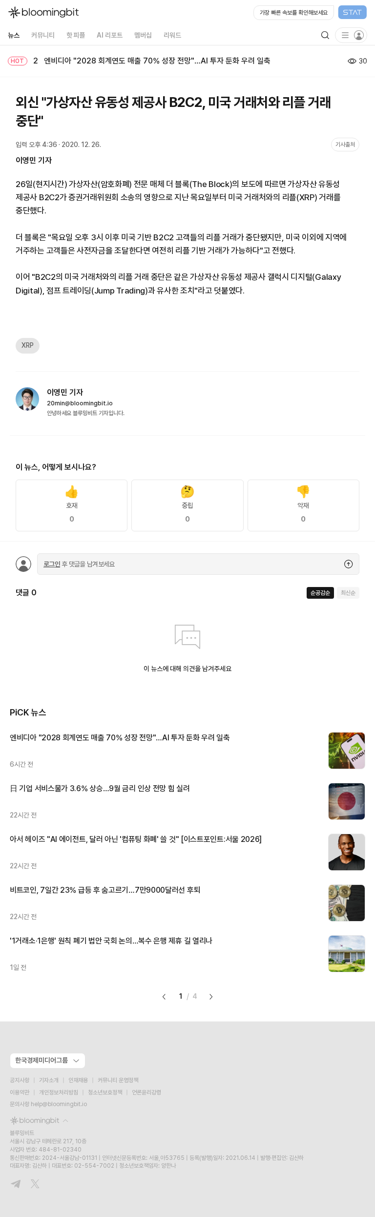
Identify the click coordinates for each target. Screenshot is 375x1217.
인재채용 (78, 1080)
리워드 (172, 35)
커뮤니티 (43, 35)
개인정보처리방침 (58, 1092)
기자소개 (49, 1080)
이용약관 (19, 1092)
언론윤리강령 (146, 1092)
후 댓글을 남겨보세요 (79, 564)
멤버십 (143, 35)
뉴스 (14, 35)
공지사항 (19, 1080)
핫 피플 (75, 35)
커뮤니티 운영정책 (118, 1080)
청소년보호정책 (105, 1092)
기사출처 (345, 144)
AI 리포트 (110, 35)
